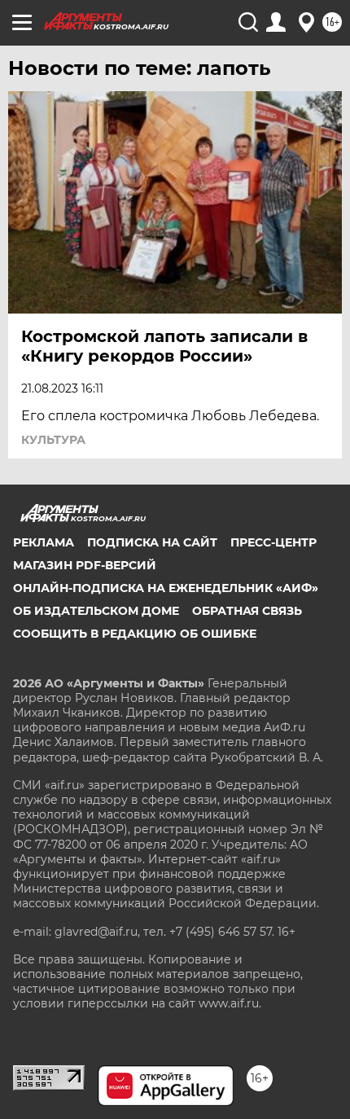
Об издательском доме (96, 610)
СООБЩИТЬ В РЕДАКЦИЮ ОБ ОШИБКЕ (134, 633)
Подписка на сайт (152, 542)
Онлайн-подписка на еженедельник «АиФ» (165, 588)
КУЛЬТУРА (53, 439)
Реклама (43, 542)
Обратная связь (247, 610)
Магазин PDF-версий (84, 565)
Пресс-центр (273, 542)
